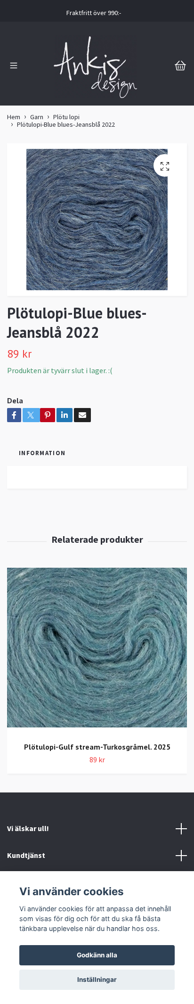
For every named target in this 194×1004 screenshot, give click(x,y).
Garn (36, 117)
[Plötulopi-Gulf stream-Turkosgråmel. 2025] (97, 651)
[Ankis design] (95, 66)
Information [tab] (42, 453)
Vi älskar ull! (28, 828)
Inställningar (97, 979)
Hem (13, 117)
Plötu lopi (66, 117)
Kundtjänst (26, 855)
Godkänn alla (97, 955)
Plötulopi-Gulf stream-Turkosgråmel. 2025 (97, 746)
